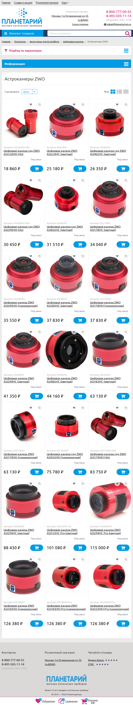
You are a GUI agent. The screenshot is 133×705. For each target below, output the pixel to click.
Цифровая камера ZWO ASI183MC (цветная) (105, 379)
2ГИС (91, 664)
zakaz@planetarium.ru (119, 24)
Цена (26, 91)
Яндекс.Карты (96, 660)
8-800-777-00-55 (118, 11)
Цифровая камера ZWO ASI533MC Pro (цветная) (62, 531)
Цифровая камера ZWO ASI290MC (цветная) (19, 379)
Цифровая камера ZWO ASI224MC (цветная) (62, 152)
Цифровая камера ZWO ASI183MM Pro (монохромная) (66, 607)
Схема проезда (80, 24)
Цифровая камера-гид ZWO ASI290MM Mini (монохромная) (22, 230)
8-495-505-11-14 (118, 16)
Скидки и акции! (23, 2)
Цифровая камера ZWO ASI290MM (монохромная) (21, 303)
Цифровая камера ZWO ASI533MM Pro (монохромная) (109, 607)
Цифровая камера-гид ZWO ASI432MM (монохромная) (65, 455)
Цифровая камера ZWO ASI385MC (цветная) (62, 303)
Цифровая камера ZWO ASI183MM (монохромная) (21, 607)
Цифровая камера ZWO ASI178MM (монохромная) (107, 303)
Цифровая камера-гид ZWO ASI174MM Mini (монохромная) (108, 457)
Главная (6, 2)
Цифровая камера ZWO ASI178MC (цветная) (105, 228)
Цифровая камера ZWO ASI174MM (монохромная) (21, 455)
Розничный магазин (47, 2)
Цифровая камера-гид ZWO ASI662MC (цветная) (65, 228)
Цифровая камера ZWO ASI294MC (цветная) (19, 531)
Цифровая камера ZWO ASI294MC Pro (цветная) (105, 531)
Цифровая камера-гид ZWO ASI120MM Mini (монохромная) (22, 154)
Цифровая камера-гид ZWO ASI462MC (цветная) (108, 152)
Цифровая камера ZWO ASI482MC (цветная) (62, 379)
